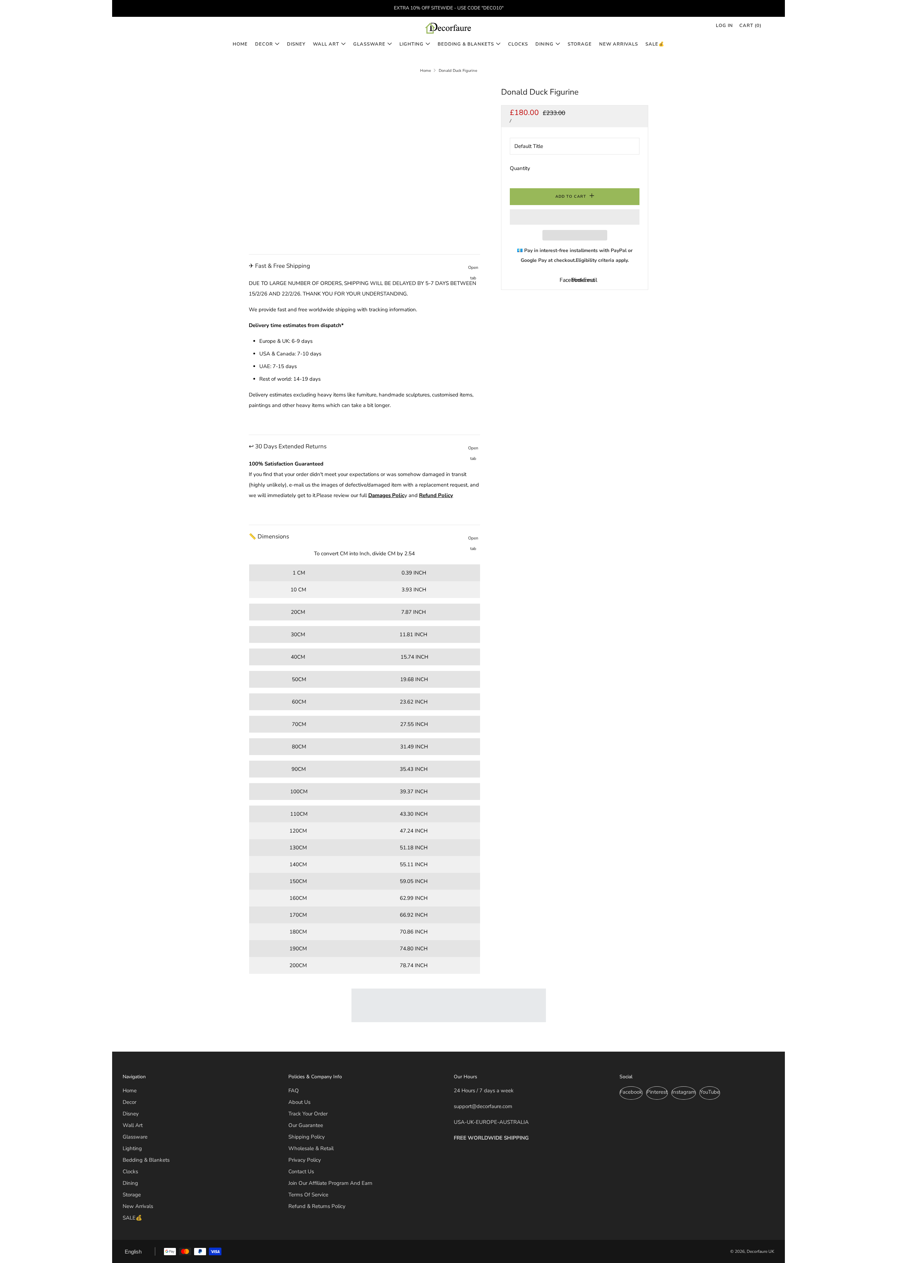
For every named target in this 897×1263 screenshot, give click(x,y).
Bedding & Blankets (466, 44)
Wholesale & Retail (311, 1148)
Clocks (518, 44)
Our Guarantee (305, 1125)
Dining (544, 44)
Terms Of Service (308, 1194)
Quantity (520, 168)
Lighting (411, 44)
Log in (724, 25)
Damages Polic (386, 495)
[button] (574, 217)
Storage (580, 44)
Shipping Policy (306, 1136)
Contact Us (301, 1171)
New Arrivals (618, 44)
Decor (264, 44)
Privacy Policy (304, 1159)
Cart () (750, 25)
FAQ (293, 1090)
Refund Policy (436, 495)
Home (240, 44)
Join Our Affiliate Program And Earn (330, 1183)
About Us (299, 1102)
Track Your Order (308, 1113)
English (133, 1252)
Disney (296, 44)
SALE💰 (654, 44)
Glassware (369, 44)
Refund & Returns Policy (316, 1206)
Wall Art (326, 44)
